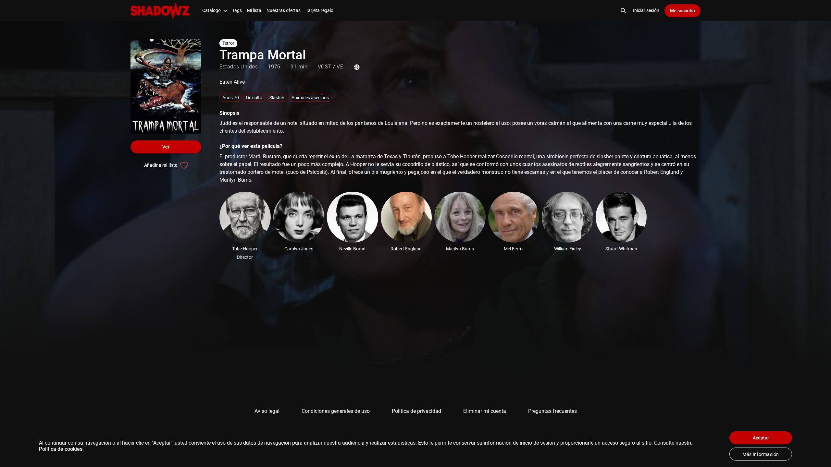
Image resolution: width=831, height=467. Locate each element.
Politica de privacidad (416, 411)
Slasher (276, 97)
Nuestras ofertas (284, 10)
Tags (237, 10)
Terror (228, 43)
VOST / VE (330, 66)
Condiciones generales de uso (336, 411)
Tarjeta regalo (319, 10)
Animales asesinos (310, 97)
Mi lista (254, 10)
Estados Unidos (238, 66)
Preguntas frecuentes (552, 411)
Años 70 (230, 97)
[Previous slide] (210, 217)
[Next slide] (713, 217)
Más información (760, 454)
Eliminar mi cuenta (484, 411)
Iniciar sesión (646, 10)
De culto (254, 97)
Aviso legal (266, 411)
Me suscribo (682, 10)
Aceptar (761, 437)
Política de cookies (60, 449)
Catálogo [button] (211, 10)
